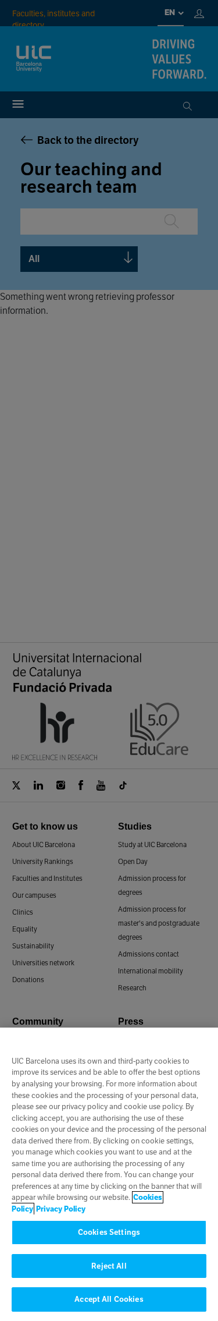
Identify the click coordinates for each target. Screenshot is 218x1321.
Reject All (108, 1266)
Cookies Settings (109, 1232)
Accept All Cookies (108, 1299)
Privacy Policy (60, 1209)
